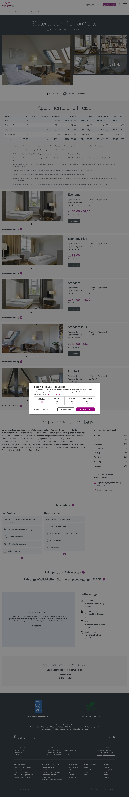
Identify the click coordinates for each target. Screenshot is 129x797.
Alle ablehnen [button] (66, 409)
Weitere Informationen (53, 394)
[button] (41, 409)
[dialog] (64, 398)
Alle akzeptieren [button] (85, 409)
